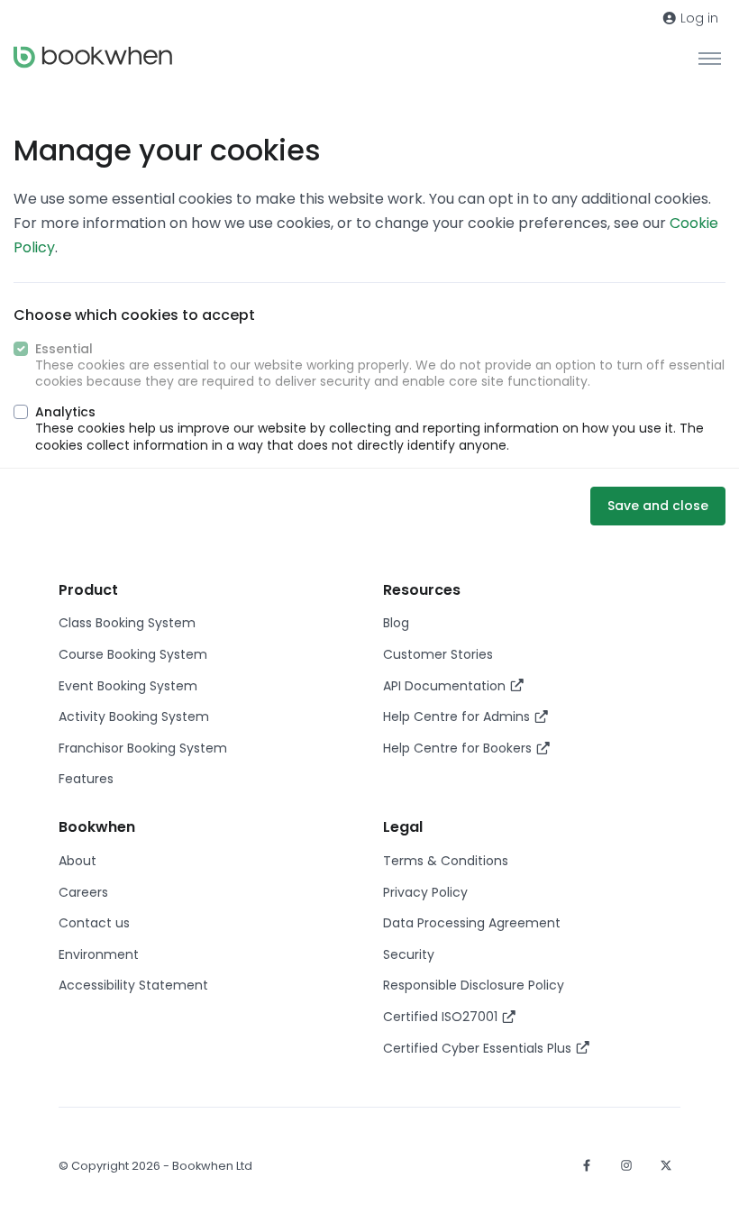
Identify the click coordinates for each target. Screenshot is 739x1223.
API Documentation (446, 686)
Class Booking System (127, 623)
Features (86, 779)
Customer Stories (438, 654)
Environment (99, 954)
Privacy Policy (425, 892)
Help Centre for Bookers (459, 748)
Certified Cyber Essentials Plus (479, 1048)
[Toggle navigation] (709, 57)
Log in (697, 18)
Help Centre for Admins (458, 716)
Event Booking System (128, 686)
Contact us (94, 923)
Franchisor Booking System (143, 748)
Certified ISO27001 (442, 1017)
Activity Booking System (134, 716)
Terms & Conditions (445, 861)
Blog (396, 623)
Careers (83, 892)
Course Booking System (133, 654)
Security (408, 954)
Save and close (657, 506)
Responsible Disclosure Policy (473, 985)
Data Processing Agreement (472, 923)
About (77, 861)
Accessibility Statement (133, 985)
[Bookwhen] (93, 57)
